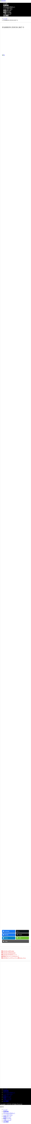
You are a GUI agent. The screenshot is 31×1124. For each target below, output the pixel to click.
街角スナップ (7, 1096)
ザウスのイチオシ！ (9, 1092)
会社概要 (6, 1101)
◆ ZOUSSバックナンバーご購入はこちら (13, 958)
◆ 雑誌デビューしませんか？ (10, 956)
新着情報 (6, 1091)
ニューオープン (8, 1094)
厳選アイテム (7, 1097)
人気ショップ (7, 1099)
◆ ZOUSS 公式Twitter (7, 951)
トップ (5, 1089)
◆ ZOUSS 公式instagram (8, 952)
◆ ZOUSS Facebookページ (9, 954)
